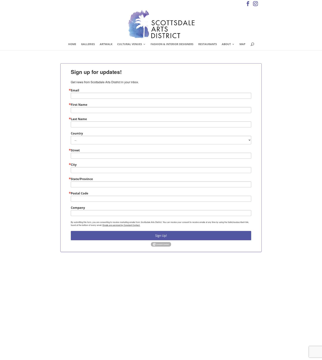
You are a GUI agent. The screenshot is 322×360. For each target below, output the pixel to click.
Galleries (88, 44)
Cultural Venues (129, 44)
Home (72, 44)
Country (77, 133)
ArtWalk (106, 44)
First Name (79, 104)
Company (78, 207)
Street (75, 150)
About (226, 44)
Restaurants (207, 44)
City (74, 164)
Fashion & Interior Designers (172, 44)
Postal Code (79, 193)
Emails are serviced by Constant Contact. (121, 224)
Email (75, 90)
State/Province (82, 178)
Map (242, 44)
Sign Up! (161, 236)
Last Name (79, 119)
